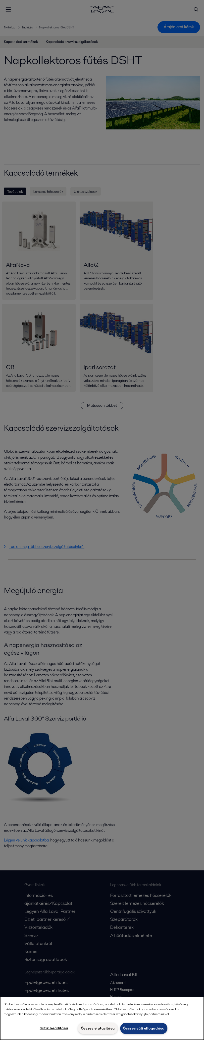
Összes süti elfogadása (144, 1028)
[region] (102, 1018)
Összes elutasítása (98, 1028)
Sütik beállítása (54, 1028)
